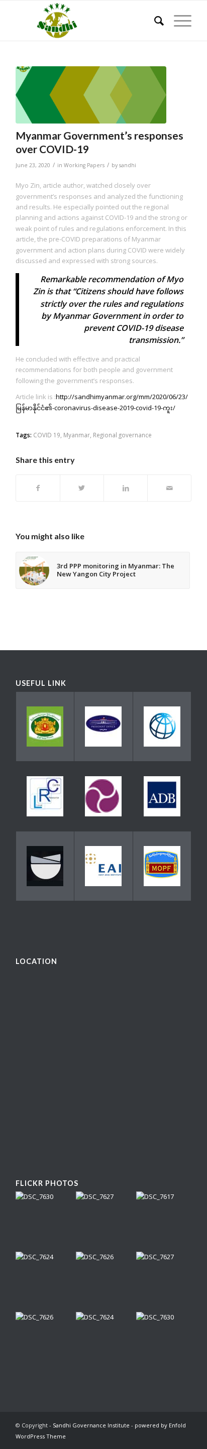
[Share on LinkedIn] (125, 488)
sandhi (127, 165)
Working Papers (84, 165)
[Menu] (177, 21)
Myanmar (76, 435)
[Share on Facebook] (38, 488)
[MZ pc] (91, 95)
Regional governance (122, 435)
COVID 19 (46, 435)
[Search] (154, 21)
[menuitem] (154, 21)
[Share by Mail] (169, 488)
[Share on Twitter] (82, 488)
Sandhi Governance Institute (91, 1425)
